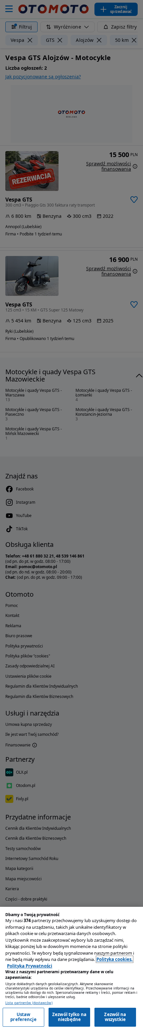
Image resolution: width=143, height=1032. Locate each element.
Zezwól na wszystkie (115, 1017)
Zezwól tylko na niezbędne (69, 1017)
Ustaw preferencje (23, 1017)
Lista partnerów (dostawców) (29, 1003)
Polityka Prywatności (29, 966)
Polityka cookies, (114, 959)
